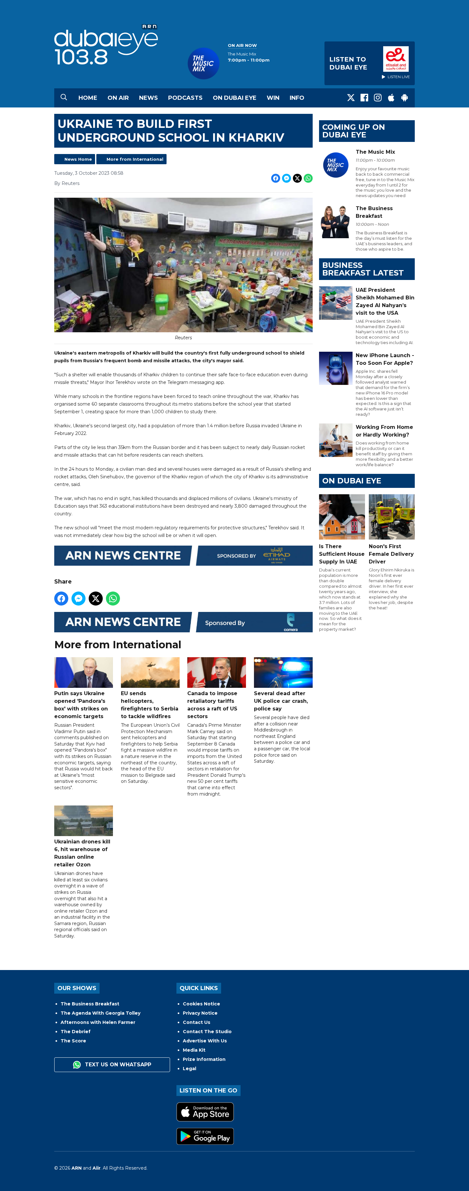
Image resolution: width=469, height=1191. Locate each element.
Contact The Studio (207, 1031)
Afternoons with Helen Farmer (98, 1022)
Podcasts (185, 97)
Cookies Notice (201, 1004)
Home (87, 97)
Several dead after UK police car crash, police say (281, 701)
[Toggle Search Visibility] (63, 97)
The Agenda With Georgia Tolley (100, 1013)
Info (297, 97)
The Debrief (76, 1031)
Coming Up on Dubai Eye (353, 130)
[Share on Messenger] (286, 178)
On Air (118, 97)
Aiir (96, 1168)
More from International (135, 159)
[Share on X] (297, 178)
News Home (78, 159)
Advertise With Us (205, 1041)
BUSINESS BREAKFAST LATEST (363, 269)
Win (273, 97)
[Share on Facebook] (275, 178)
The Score (73, 1041)
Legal (189, 1068)
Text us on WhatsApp (117, 1065)
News (148, 97)
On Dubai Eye (235, 97)
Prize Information (204, 1059)
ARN (76, 1168)
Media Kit (194, 1050)
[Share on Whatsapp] (308, 178)
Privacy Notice (200, 1013)
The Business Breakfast (90, 1004)
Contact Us (196, 1022)
